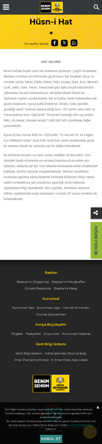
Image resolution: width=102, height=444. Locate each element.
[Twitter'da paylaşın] (64, 43)
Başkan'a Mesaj (65, 288)
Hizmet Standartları (51, 314)
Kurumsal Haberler (76, 334)
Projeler (17, 334)
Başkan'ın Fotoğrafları (69, 282)
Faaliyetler (33, 334)
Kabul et (51, 438)
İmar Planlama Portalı (31, 360)
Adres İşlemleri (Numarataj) (65, 353)
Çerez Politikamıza (81, 425)
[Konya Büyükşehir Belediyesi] (51, 7)
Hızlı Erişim (96, 238)
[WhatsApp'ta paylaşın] (74, 42)
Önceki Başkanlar (38, 288)
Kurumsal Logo (48, 307)
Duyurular (52, 334)
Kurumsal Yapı (23, 307)
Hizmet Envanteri (76, 307)
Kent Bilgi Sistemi (29, 353)
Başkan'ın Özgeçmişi (33, 282)
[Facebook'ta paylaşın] (54, 42)
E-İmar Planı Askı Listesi (69, 360)
